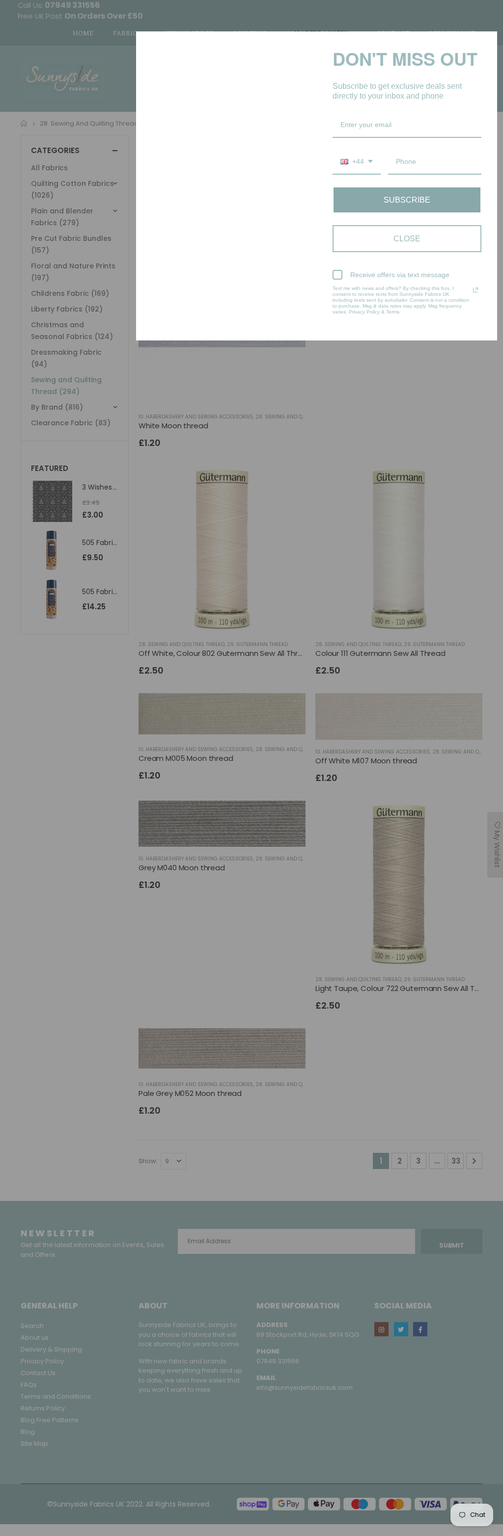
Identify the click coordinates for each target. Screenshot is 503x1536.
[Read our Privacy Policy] (475, 290)
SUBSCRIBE (407, 200)
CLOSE (406, 238)
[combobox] (357, 162)
